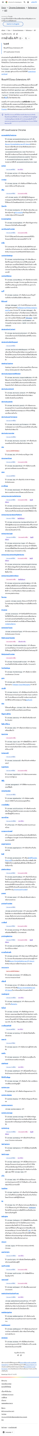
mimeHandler (6, 791)
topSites (4, 1188)
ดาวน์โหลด (4, 486)
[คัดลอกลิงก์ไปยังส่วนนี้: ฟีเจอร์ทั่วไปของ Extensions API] (32, 80)
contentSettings (7, 256)
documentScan (6, 458)
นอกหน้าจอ (4, 817)
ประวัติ (3, 688)
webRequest (5, 1325)
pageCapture (6, 844)
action (3, 166)
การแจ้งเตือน (5, 805)
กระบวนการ (5, 967)
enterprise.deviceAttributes (11, 496)
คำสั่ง (3, 243)
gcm (2, 678)
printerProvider (6, 904)
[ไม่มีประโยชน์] (17, 34)
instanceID (5, 753)
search (3, 1039)
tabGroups (5, 1154)
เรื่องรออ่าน (14, 1004)
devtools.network (7, 389)
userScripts (5, 1252)
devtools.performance (9, 417)
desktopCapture (7, 363)
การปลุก (3, 180)
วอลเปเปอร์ (4, 1280)
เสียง (2, 190)
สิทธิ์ (6, 98)
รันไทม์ (3, 1008)
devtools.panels (7, 402)
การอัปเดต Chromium (7, 1394)
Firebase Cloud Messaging (21, 685)
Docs (3, 8)
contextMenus (6, 276)
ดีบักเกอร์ (4, 301)
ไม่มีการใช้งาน (5, 724)
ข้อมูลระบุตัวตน (6, 714)
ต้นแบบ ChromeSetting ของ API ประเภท (17, 144)
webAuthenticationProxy (10, 1293)
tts (2, 1201)
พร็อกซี (3, 981)
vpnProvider (5, 1266)
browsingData (6, 219)
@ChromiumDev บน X (7, 1411)
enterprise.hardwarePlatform (11, 515)
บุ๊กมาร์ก (4, 206)
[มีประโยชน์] (14, 34)
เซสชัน (3, 1053)
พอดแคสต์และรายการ (7, 1403)
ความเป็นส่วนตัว (6, 952)
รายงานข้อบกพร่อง (6, 1384)
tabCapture (5, 1144)
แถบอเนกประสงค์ (6, 831)
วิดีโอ (2, 781)
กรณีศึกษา (4, 1397)
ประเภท (3, 1242)
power (3, 893)
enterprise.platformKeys (10, 576)
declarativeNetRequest (9, 342)
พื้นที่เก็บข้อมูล (5, 1077)
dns (2, 447)
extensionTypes (6, 628)
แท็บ (2, 1176)
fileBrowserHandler (8, 638)
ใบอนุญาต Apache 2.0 (31, 1364)
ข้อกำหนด (4, 1427)
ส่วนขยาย (4, 610)
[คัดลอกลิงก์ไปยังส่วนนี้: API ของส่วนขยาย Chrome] (27, 130)
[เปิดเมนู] (3, 2)
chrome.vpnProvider (20, 890)
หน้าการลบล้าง (19, 213)
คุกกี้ (2, 291)
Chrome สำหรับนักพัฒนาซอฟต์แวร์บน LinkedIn (14, 1417)
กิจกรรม (3, 597)
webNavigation (6, 1312)
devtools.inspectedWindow (10, 374)
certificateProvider (8, 229)
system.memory (7, 1105)
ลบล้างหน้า (29, 700)
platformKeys (6, 869)
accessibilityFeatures (8, 135)
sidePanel (4, 1063)
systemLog (5, 1128)
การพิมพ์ (4, 922)
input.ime (4, 734)
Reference (32, 8)
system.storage (6, 1113)
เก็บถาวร (3, 1400)
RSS (2, 1420)
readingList (5, 994)
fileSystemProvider (8, 654)
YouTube (3, 1414)
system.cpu (5, 1087)
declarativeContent (8, 329)
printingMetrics (6, 936)
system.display (6, 1095)
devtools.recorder (7, 433)
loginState (5, 767)
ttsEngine (4, 1216)
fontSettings (5, 668)
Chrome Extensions (17, 8)
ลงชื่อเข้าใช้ (34, 2)
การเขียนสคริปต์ (6, 1026)
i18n (2, 704)
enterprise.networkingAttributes (12, 555)
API (5, 10)
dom (3, 472)
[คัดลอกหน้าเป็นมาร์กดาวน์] (26, 38)
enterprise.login (7, 534)
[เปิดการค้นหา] (24, 2)
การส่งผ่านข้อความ (10, 624)
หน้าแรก (3, 30)
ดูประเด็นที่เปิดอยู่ (6, 1386)
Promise (4, 109)
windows (4, 1338)
